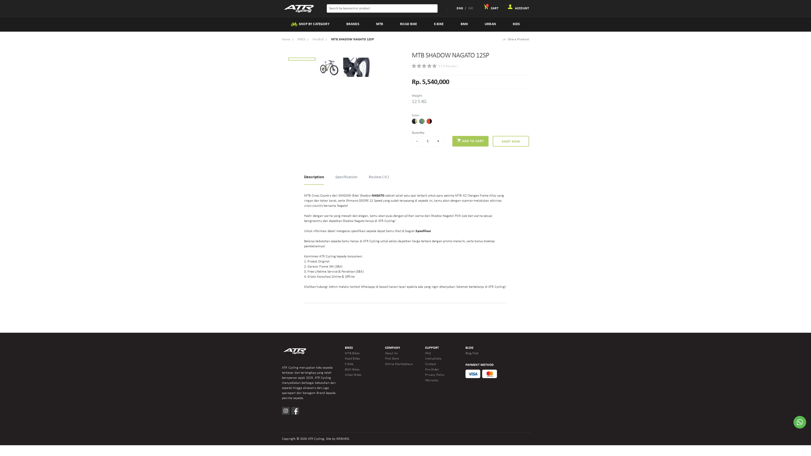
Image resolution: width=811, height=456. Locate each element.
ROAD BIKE (408, 24)
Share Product (518, 39)
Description (314, 177)
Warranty (431, 380)
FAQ (428, 353)
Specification (346, 177)
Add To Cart (472, 141)
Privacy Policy (434, 375)
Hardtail (318, 39)
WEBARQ (342, 439)
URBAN (490, 24)
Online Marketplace (399, 364)
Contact (430, 364)
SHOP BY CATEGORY (313, 24)
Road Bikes (352, 358)
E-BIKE (439, 24)
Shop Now (511, 141)
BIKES (301, 39)
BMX (464, 24)
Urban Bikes (353, 375)
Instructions (433, 358)
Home (286, 39)
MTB (379, 24)
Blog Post (471, 353)
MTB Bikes (352, 353)
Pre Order (432, 369)
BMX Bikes (352, 369)
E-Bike (349, 364)
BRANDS (352, 24)
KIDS (516, 24)
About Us (391, 353)
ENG (460, 8)
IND (470, 8)
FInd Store (392, 358)
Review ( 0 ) (379, 177)
